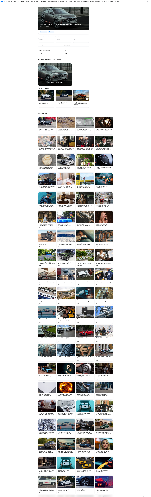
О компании (7, 496)
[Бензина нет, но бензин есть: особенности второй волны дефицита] (85, 182)
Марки (44, 4)
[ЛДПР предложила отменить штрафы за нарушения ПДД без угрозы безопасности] (47, 201)
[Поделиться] (88, 5)
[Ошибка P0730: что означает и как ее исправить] (85, 409)
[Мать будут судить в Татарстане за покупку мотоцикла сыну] (47, 125)
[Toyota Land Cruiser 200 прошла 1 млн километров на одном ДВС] (47, 485)
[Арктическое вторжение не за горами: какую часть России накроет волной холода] (66, 239)
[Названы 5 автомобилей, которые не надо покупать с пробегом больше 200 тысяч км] (66, 163)
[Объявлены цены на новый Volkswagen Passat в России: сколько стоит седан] (104, 390)
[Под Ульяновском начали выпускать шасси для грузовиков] (85, 296)
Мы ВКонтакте (99, 496)
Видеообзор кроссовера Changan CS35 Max (62, 103)
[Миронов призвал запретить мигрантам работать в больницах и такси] (104, 277)
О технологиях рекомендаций (132, 496)
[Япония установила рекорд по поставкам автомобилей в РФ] (85, 315)
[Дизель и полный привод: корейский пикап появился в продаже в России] (47, 447)
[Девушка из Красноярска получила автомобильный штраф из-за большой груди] (85, 125)
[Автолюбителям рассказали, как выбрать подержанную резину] (85, 390)
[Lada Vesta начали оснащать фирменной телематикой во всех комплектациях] (85, 428)
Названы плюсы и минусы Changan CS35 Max (45, 103)
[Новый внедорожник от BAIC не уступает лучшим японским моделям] (47, 466)
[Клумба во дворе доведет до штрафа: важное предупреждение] (85, 163)
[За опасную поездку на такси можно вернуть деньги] (85, 466)
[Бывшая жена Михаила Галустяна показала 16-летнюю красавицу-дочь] (85, 144)
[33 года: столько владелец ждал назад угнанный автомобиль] (47, 182)
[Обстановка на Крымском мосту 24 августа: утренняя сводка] (47, 315)
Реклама (11, 496)
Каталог (39, 4)
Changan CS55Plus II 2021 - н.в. (45, 62)
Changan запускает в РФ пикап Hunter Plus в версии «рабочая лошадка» (81, 103)
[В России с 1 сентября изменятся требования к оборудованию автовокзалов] (66, 144)
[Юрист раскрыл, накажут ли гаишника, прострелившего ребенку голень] (66, 201)
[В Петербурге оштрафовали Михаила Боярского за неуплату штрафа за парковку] (104, 144)
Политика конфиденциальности (143, 496)
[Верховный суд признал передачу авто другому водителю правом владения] (104, 125)
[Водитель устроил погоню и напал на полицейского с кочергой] (66, 220)
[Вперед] (87, 99)
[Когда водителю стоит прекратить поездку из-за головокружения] (85, 239)
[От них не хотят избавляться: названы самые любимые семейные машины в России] (104, 239)
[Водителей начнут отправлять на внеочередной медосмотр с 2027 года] (47, 144)
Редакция (104, 496)
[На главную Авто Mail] (4, 1)
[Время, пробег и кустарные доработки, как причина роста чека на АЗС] (66, 371)
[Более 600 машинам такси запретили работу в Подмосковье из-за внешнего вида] (104, 182)
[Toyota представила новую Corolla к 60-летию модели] (85, 447)
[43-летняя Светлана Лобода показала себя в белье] (104, 447)
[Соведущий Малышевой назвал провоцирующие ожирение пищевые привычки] (47, 163)
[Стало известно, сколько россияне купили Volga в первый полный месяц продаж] (66, 334)
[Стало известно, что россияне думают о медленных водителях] (66, 447)
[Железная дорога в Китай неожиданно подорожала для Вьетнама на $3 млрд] (85, 220)
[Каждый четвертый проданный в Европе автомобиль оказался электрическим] (66, 409)
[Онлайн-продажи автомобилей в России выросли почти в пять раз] (85, 352)
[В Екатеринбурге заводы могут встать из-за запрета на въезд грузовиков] (66, 277)
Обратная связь (123, 496)
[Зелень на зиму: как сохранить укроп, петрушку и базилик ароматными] (85, 258)
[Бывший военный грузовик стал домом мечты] (47, 239)
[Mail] (2, 1)
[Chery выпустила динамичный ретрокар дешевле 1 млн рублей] (104, 428)
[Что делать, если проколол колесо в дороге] (85, 485)
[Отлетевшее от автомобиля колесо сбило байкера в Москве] (104, 296)
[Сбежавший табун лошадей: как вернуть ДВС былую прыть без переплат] (66, 315)
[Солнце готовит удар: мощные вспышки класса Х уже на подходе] (66, 390)
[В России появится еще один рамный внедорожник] (66, 258)
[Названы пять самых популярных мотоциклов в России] (104, 334)
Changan (48, 4)
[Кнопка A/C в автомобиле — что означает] (104, 163)
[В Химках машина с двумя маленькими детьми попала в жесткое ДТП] (85, 277)
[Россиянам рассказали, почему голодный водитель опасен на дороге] (104, 258)
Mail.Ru (2, 496)
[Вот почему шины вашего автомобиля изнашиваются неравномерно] (66, 352)
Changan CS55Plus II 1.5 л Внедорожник (55, 82)
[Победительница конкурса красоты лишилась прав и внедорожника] (104, 220)
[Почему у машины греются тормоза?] (85, 371)
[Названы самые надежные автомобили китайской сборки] (85, 334)
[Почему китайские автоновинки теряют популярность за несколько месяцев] (47, 428)
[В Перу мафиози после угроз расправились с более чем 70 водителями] (104, 201)
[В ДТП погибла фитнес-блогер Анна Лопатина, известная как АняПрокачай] (104, 371)
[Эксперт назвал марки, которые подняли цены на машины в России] (66, 296)
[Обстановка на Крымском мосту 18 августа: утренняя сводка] (66, 428)
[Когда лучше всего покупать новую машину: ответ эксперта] (47, 352)
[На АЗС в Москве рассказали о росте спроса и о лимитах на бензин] (47, 334)
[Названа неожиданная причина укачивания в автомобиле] (85, 201)
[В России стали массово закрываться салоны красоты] (66, 182)
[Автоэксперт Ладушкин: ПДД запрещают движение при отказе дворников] (47, 277)
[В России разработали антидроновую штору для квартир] (47, 390)
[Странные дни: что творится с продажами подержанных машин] (47, 296)
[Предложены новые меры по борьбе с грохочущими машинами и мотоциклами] (104, 485)
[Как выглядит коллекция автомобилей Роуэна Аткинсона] (104, 409)
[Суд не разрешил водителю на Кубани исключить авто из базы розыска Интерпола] (47, 409)
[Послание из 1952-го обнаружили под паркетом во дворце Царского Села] (66, 125)
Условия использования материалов (113, 496)
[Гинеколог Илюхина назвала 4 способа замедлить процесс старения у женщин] (47, 220)
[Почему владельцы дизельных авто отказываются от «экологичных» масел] (104, 466)
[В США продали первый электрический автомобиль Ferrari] (47, 371)
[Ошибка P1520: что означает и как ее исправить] (66, 466)
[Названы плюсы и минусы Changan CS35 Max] (66, 485)
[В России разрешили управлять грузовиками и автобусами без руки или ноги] (47, 258)
